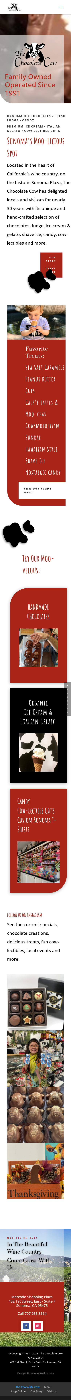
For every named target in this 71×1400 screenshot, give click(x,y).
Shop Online (18, 1391)
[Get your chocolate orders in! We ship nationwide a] (35, 1002)
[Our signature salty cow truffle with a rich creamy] (35, 1115)
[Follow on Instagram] (38, 1326)
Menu (47, 1387)
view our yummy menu (38, 490)
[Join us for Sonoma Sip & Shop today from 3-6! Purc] (35, 1058)
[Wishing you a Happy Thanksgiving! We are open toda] (35, 1171)
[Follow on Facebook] (26, 1326)
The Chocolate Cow (28, 1387)
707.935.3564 (35, 1357)
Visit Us (52, 1391)
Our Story (36, 1391)
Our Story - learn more (51, 265)
